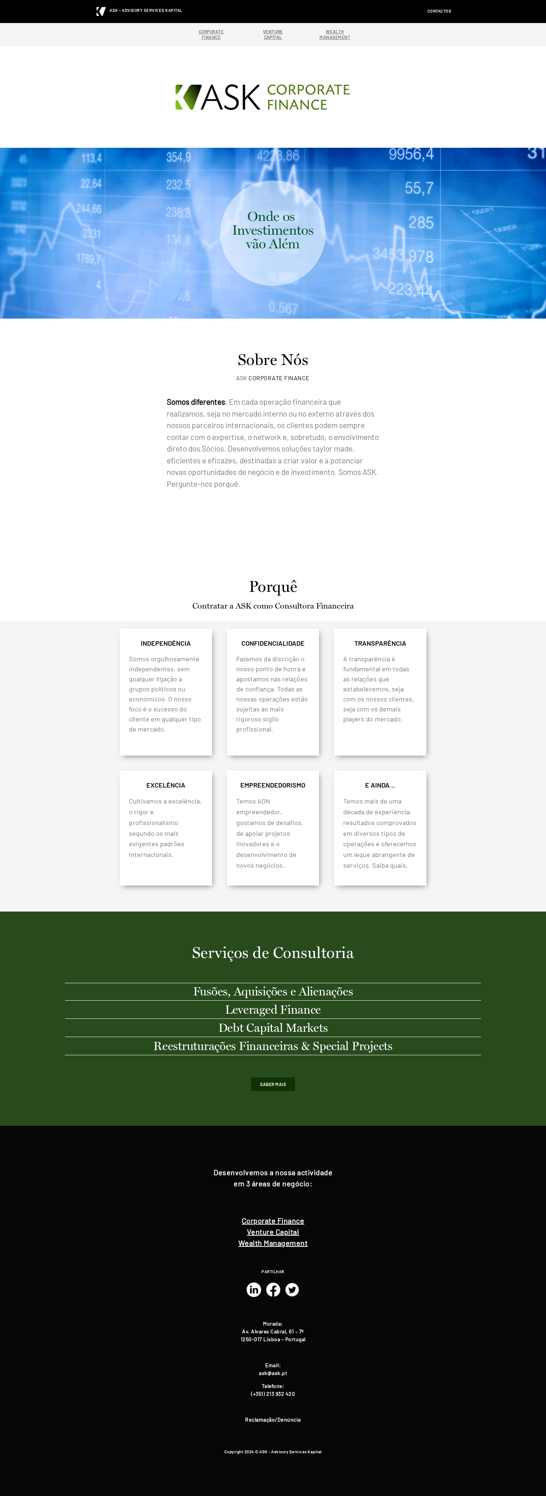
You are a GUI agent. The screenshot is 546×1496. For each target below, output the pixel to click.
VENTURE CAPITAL (273, 34)
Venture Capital (273, 1231)
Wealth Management (273, 1242)
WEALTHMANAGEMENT (334, 34)
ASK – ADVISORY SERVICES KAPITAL (146, 10)
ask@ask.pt (273, 1373)
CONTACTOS (440, 11)
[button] (273, 1084)
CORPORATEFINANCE (211, 34)
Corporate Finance (273, 1220)
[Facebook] (273, 1289)
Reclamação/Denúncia (273, 1420)
